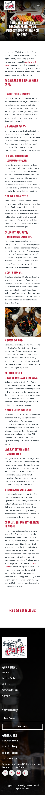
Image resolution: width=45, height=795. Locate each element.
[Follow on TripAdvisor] (18, 773)
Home (5, 672)
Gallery (6, 684)
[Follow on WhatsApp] (25, 773)
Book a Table (8, 678)
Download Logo (10, 746)
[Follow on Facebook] (5, 773)
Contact (6, 696)
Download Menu (10, 740)
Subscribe (22, 726)
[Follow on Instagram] (12, 773)
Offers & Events (10, 690)
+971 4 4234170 (9, 758)
